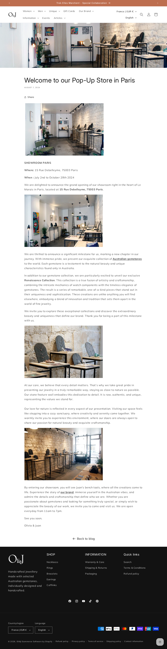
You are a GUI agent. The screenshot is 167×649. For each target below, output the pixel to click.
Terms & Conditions (135, 567)
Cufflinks (52, 585)
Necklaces (52, 562)
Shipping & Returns (96, 567)
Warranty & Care (94, 562)
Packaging (91, 573)
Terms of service (95, 641)
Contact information (133, 641)
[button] (28, 11)
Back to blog (86, 539)
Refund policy (131, 573)
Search (128, 562)
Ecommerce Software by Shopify (37, 641)
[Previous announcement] (9, 3)
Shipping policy (113, 641)
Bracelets (52, 573)
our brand (67, 492)
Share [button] (31, 97)
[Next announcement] (157, 3)
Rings (50, 567)
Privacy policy (78, 641)
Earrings (51, 579)
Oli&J (19, 641)
